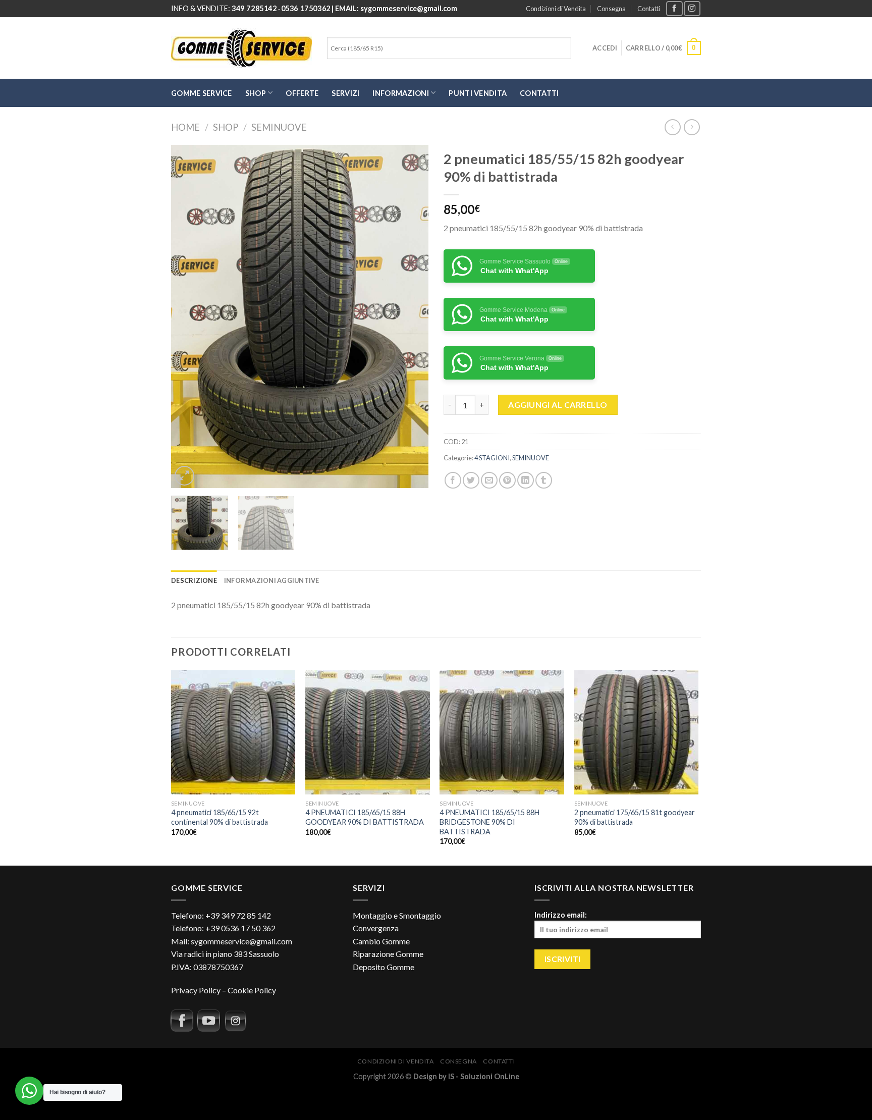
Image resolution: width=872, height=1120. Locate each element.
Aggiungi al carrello (558, 404)
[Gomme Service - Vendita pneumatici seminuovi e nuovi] (241, 48)
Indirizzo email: (560, 915)
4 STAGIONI (492, 458)
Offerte (302, 93)
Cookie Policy (252, 990)
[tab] (194, 580)
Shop (225, 127)
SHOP (255, 93)
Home (185, 127)
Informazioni (400, 93)
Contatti (648, 9)
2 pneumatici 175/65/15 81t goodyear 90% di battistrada (634, 817)
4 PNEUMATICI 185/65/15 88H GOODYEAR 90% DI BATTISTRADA (364, 817)
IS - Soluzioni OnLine (483, 1076)
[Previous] (189, 316)
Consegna (611, 9)
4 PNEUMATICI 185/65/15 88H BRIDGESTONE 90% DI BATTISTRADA (489, 821)
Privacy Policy (196, 990)
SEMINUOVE (279, 127)
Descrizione (194, 580)
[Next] (411, 316)
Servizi (345, 93)
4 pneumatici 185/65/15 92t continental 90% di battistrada (219, 817)
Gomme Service (201, 93)
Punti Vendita (478, 93)
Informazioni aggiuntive (271, 580)
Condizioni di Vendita (556, 9)
